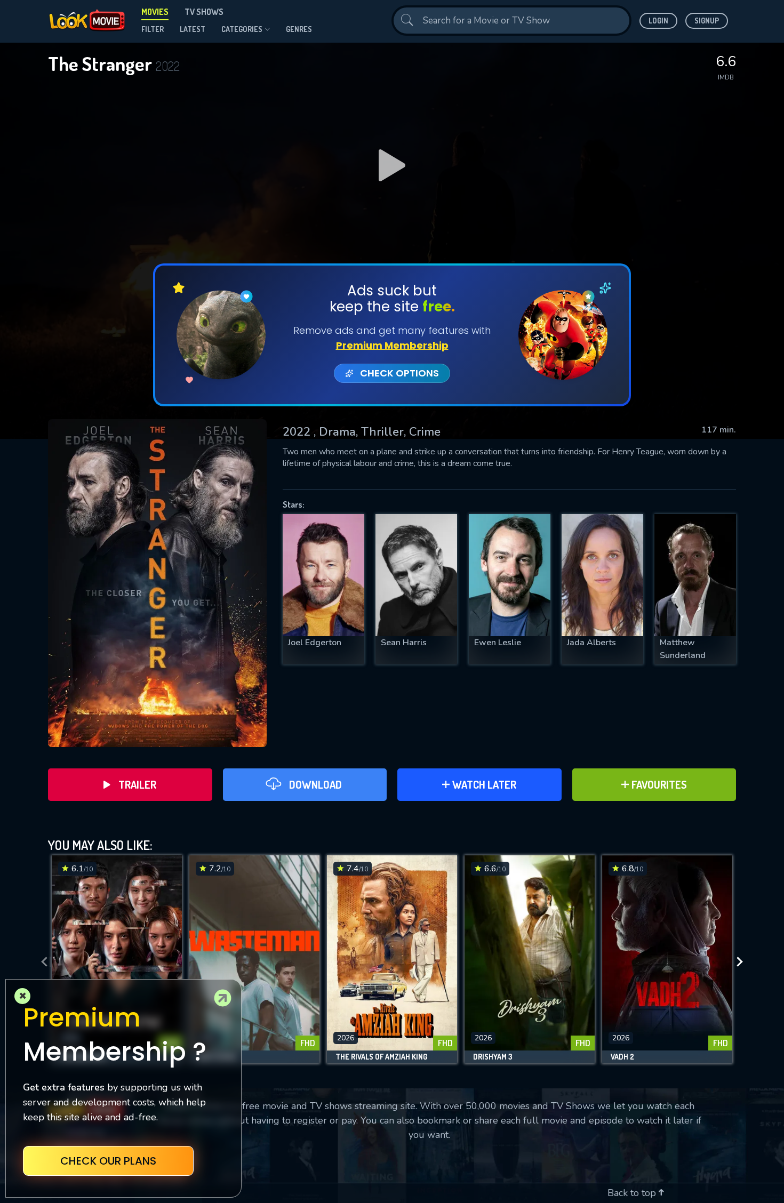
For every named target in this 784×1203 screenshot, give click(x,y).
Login (658, 20)
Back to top (633, 1192)
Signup (706, 20)
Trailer (137, 784)
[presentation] (41, 962)
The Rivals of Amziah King (381, 1057)
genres (299, 29)
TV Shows (204, 11)
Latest (192, 29)
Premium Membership (392, 345)
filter (152, 29)
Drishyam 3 (493, 1057)
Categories (241, 29)
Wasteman (217, 1057)
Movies (155, 11)
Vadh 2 (622, 1057)
